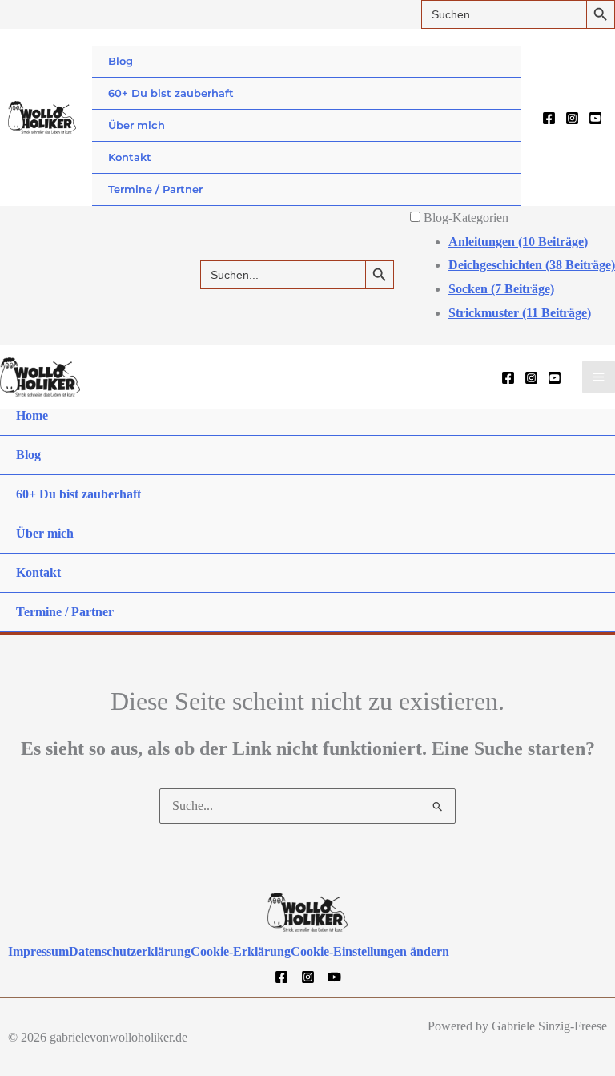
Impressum (38, 951)
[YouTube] (595, 118)
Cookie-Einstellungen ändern (370, 951)
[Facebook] (549, 118)
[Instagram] (572, 118)
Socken (501, 289)
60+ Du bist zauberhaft (171, 93)
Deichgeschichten (531, 265)
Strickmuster (519, 313)
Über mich (136, 125)
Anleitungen (518, 241)
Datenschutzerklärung (130, 951)
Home (32, 415)
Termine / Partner (155, 189)
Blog (120, 60)
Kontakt (129, 157)
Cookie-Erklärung (241, 951)
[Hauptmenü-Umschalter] (598, 377)
